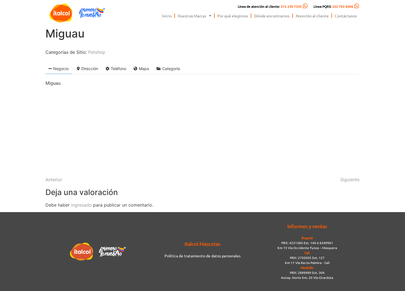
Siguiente (350, 179)
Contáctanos (346, 15)
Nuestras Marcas (192, 15)
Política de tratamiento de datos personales (202, 255)
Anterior (53, 179)
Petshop (96, 52)
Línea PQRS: (333, 6)
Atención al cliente (312, 15)
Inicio (167, 15)
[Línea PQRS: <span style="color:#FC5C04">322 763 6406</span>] (357, 6)
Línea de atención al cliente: (270, 6)
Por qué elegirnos (232, 15)
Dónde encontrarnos (272, 15)
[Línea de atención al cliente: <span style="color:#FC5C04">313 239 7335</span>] (305, 6)
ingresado (81, 205)
